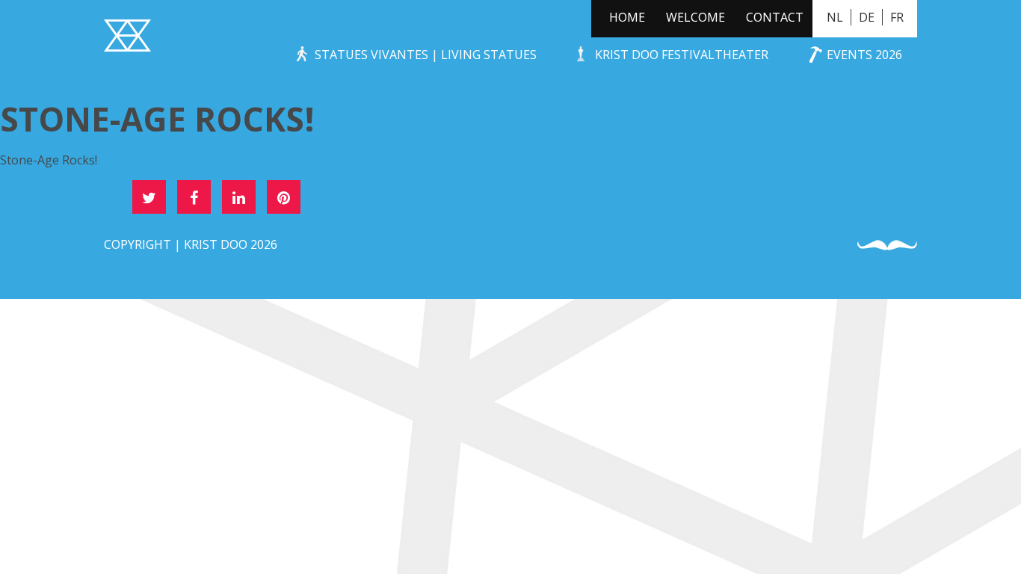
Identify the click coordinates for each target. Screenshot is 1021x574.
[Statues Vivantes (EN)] (127, 37)
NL (835, 17)
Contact (774, 17)
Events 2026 (864, 54)
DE (867, 17)
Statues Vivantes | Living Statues (426, 54)
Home (627, 17)
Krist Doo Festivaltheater (681, 54)
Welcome (695, 17)
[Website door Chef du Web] (887, 245)
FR (897, 17)
